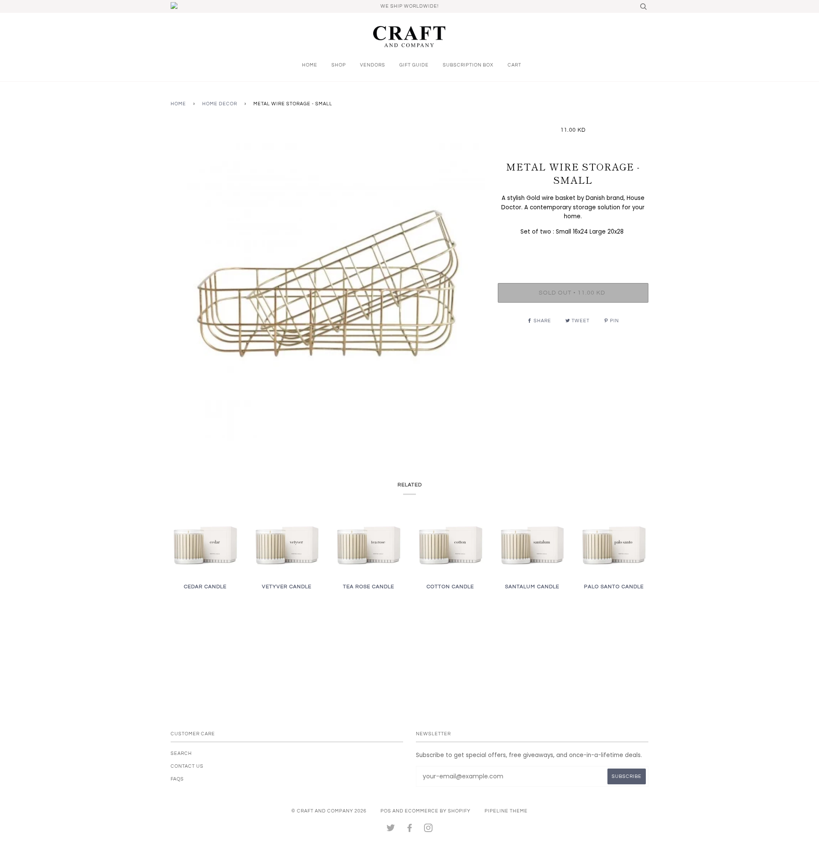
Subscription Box (468, 65)
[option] (328, 284)
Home (309, 65)
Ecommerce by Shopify (437, 811)
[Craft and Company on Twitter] (390, 829)
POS (385, 811)
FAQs (177, 779)
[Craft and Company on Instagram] (428, 829)
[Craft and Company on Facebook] (409, 829)
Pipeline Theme (506, 811)
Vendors (372, 65)
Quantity (573, 249)
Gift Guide (414, 65)
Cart (514, 65)
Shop (338, 65)
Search (181, 753)
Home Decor (219, 103)
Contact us (187, 766)
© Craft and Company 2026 (328, 811)
